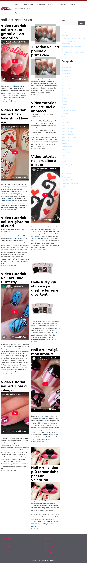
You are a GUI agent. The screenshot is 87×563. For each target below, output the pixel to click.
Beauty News (66, 77)
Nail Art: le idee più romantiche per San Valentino (45, 474)
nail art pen (39, 137)
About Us (6, 544)
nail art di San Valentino (15, 86)
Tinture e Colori (67, 168)
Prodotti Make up (68, 128)
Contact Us (7, 547)
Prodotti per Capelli (69, 137)
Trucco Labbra (67, 171)
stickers (54, 333)
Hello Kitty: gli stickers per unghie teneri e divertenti (44, 288)
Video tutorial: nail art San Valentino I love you (14, 116)
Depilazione (66, 92)
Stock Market (28, 4)
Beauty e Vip (66, 74)
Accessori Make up (68, 68)
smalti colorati (6, 201)
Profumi (64, 143)
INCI (63, 107)
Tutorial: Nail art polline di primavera (45, 51)
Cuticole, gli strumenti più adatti (73, 38)
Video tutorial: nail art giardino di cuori (15, 222)
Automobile (62, 4)
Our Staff (6, 550)
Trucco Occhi (66, 174)
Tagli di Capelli (67, 165)
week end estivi (40, 418)
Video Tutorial (67, 180)
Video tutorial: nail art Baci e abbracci (43, 107)
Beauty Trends (67, 80)
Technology (40, 4)
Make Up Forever (43, 521)
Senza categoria (67, 159)
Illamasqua (37, 517)
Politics (51, 4)
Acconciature (66, 71)
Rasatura (65, 149)
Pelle (63, 119)
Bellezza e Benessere (69, 83)
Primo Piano (66, 122)
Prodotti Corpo (67, 125)
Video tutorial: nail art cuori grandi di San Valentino (13, 32)
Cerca (64, 20)
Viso (63, 186)
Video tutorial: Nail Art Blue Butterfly (13, 278)
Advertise (6, 553)
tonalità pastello (37, 238)
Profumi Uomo (67, 146)
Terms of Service (50, 547)
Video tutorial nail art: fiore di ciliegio (14, 386)
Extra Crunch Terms (52, 550)
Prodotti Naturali (68, 134)
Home (17, 4)
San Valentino (50, 231)
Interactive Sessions (23, 9)
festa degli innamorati (18, 238)
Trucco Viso (66, 177)
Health (72, 4)
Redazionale (66, 153)
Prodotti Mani (67, 131)
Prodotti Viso (66, 140)
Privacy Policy (50, 544)
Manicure (65, 113)
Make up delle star (68, 110)
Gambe (64, 101)
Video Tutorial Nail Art (9, 102)
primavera (4, 447)
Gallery (64, 98)
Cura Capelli (66, 89)
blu (20, 344)
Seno (63, 156)
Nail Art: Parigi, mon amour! (44, 352)
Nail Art (35, 94)
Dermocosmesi (67, 95)
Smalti (35, 342)
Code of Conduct (51, 553)
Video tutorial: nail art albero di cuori (43, 160)
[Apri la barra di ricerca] (16, 13)
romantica (9, 198)
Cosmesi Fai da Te (68, 86)
